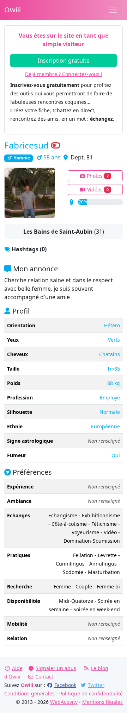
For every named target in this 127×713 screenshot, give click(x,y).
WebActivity (64, 702)
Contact (44, 676)
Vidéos (97, 189)
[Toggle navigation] (113, 10)
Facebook (65, 685)
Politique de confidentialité (91, 693)
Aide (17, 668)
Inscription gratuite (64, 60)
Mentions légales (102, 702)
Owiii (12, 9)
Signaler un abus (56, 668)
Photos (97, 175)
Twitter (96, 685)
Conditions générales (29, 693)
